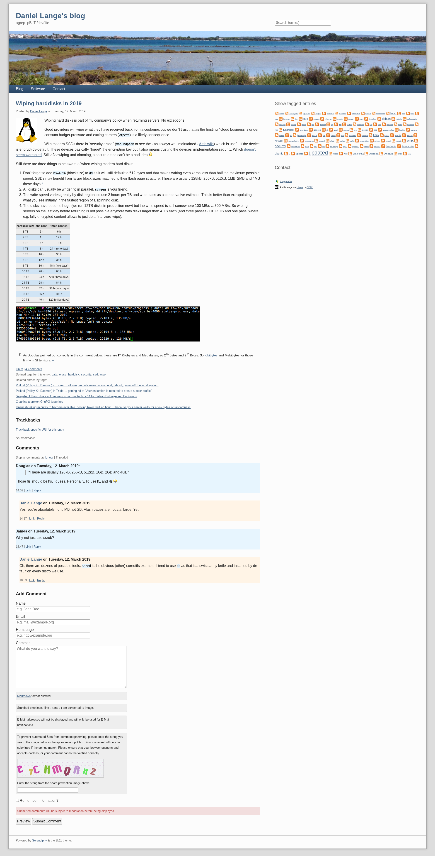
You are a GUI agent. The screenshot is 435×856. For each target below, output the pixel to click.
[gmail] (331, 129)
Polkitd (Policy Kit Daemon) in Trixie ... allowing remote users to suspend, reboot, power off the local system (87, 385)
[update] (293, 153)
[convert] (346, 118)
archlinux (330, 114)
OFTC (310, 187)
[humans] (408, 129)
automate (342, 114)
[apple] (312, 113)
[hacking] (397, 129)
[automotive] (349, 113)
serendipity (295, 146)
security (86, 374)
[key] (338, 135)
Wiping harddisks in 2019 (49, 103)
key (342, 136)
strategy (334, 146)
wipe (103, 374)
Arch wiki (206, 144)
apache (306, 114)
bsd (296, 119)
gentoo (317, 130)
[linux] (370, 135)
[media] (382, 135)
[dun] (336, 124)
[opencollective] (286, 140)
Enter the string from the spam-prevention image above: (53, 783)
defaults (399, 119)
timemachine (408, 146)
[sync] (340, 146)
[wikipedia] (366, 153)
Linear (49, 457)
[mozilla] (392, 135)
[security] (416, 140)
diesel (304, 125)
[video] (330, 153)
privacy (377, 141)
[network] (415, 135)
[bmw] (408, 113)
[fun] (416, 124)
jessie (314, 135)
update (299, 153)
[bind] (399, 113)
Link (28, 490)
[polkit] (347, 140)
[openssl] (316, 140)
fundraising (304, 130)
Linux (19, 369)
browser (286, 119)
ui (289, 154)
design (282, 124)
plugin (332, 141)
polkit (352, 141)
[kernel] (328, 135)
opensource (309, 141)
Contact (59, 89)
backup (368, 114)
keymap (365, 136)
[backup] (363, 113)
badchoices (380, 114)
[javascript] (294, 135)
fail (371, 124)
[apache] (300, 113)
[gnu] (351, 129)
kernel (333, 135)
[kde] (320, 135)
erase (62, 374)
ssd (95, 374)
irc (291, 135)
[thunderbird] (383, 146)
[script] (404, 140)
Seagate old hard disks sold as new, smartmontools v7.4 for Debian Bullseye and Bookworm (76, 396)
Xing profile (286, 181)
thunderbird (391, 146)
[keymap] (359, 135)
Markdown (24, 696)
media (386, 136)
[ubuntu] (416, 146)
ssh (315, 146)
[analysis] (286, 113)
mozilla (398, 135)
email (349, 124)
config (340, 119)
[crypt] (357, 118)
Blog (19, 89)
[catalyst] (311, 118)
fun (276, 130)
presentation (364, 141)
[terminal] (371, 146)
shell (307, 146)
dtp (332, 124)
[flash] (395, 124)
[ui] (286, 153)
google (365, 130)
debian (386, 118)
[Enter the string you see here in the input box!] (60, 768)
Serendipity (39, 840)
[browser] (281, 118)
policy (342, 141)
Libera (300, 187)
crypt (361, 119)
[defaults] (393, 118)
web (346, 154)
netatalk (410, 135)
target (366, 146)
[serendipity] (288, 146)
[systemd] (349, 146)
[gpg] (371, 129)
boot (276, 119)
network (279, 141)
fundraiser (288, 129)
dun (340, 125)
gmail (336, 130)
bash (393, 113)
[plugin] (327, 140)
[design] (276, 124)
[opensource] (302, 140)
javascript (301, 135)
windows (388, 153)
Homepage (25, 630)
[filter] (375, 124)
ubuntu (279, 153)
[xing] (405, 153)
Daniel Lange (38, 111)
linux (376, 135)
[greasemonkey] (380, 129)
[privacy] (372, 140)
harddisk (73, 374)
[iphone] (276, 135)
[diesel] (299, 124)
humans (414, 130)
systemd (355, 146)
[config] (334, 118)
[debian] (379, 118)
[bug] (300, 118)
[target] (361, 146)
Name (21, 603)
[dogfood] (317, 124)
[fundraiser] (280, 129)
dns (313, 125)
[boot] (417, 113)
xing (409, 154)
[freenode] (404, 124)
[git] (324, 129)
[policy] (337, 140)
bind (403, 114)
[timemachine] (399, 146)
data (54, 374)
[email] (344, 124)
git (327, 130)
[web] (341, 153)
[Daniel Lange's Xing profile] (277, 181)
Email (20, 616)
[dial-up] (288, 124)
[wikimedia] (350, 153)
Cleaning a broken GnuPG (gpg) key (39, 401)
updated (318, 153)
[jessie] (309, 135)
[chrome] (322, 118)
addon (281, 114)
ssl (323, 146)
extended (360, 125)
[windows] (381, 153)
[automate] (336, 113)
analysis (293, 113)
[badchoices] (373, 113)
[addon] (276, 113)
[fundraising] (297, 129)
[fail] (367, 124)
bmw (412, 114)
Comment (23, 643)
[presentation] (357, 140)
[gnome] (341, 129)
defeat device (412, 119)
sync (345, 146)
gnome (346, 130)
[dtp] (328, 124)
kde (324, 136)
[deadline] (366, 118)
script (410, 140)
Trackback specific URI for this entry (40, 429)
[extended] (354, 124)
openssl (322, 141)
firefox (390, 124)
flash (400, 125)
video (335, 154)
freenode (410, 125)
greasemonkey (388, 130)
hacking (402, 130)
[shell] (302, 146)
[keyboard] (346, 135)
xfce (400, 154)
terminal (377, 146)
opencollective (293, 141)
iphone (281, 136)
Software (38, 89)
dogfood (323, 124)
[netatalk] (404, 135)
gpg (375, 130)
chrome (328, 119)
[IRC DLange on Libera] (276, 187)
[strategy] (327, 146)
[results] (393, 140)
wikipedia (374, 153)
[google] (359, 129)
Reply (37, 490)
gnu (355, 130)
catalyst (316, 119)
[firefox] (384, 124)
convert (351, 119)
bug (305, 118)
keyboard (352, 135)
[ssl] (319, 146)
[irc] (287, 135)
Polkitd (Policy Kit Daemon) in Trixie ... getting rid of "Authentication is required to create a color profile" (84, 390)
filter (379, 125)
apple (318, 113)
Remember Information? (39, 800)
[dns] (309, 124)
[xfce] (395, 153)
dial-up (293, 125)
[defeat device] (404, 118)
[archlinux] (324, 113)
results (398, 141)
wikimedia (358, 153)
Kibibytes (211, 355)
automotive (356, 114)
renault (388, 141)
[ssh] (311, 146)
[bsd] (292, 118)
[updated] (306, 153)
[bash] (387, 113)
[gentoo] (311, 129)
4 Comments (33, 369)
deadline (373, 119)
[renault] (383, 140)
